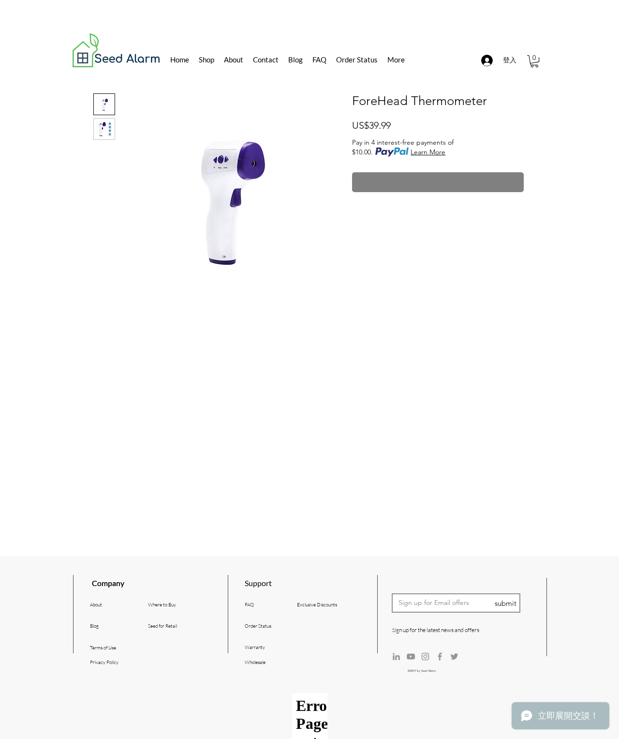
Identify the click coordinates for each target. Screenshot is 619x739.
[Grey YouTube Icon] (411, 656)
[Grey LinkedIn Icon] (396, 656)
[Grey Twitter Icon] (454, 656)
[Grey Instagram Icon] (425, 656)
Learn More (428, 152)
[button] (534, 61)
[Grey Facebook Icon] (440, 656)
